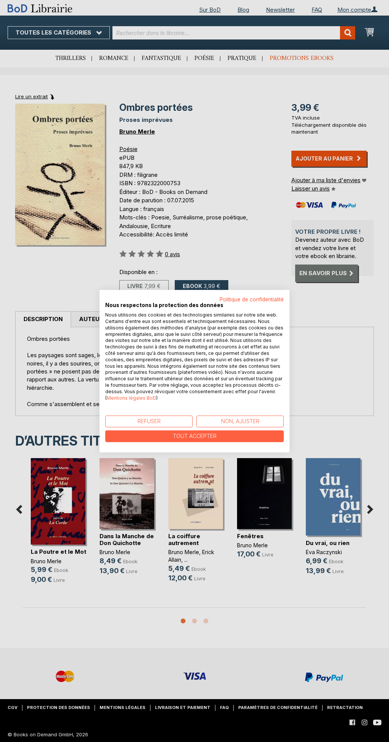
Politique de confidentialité (252, 299)
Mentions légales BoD (131, 397)
